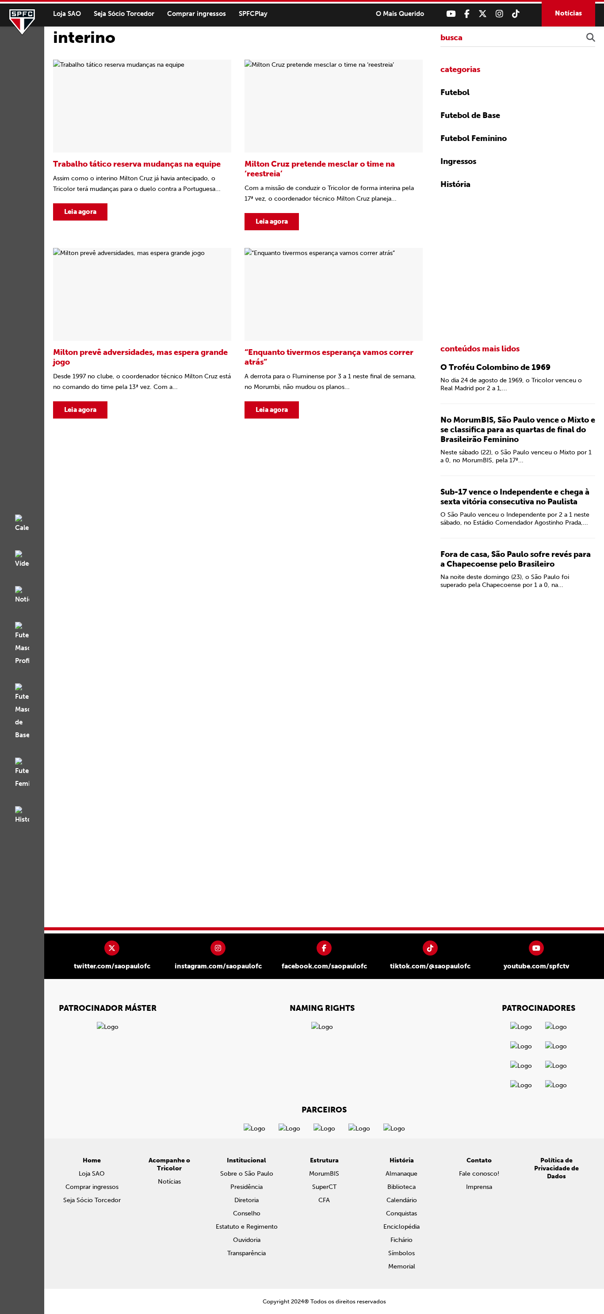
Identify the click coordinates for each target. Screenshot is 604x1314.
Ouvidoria (246, 1240)
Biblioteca (401, 1187)
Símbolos (401, 1253)
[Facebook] (467, 14)
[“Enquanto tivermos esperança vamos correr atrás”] (334, 333)
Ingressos (458, 161)
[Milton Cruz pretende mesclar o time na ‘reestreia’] (334, 145)
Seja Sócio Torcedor (124, 14)
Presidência (246, 1187)
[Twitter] (482, 14)
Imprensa (479, 1187)
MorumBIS (324, 1173)
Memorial (401, 1266)
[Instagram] (499, 14)
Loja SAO (67, 14)
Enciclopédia (401, 1226)
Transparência (246, 1253)
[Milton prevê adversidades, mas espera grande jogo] (142, 333)
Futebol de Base (470, 115)
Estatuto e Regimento (247, 1226)
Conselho (246, 1213)
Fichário (401, 1240)
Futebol (455, 92)
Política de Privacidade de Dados (556, 1168)
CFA (324, 1200)
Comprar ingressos (196, 14)
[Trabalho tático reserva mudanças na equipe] (142, 145)
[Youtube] (450, 14)
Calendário (401, 1200)
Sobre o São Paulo (246, 1173)
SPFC (22, 22)
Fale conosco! (479, 1173)
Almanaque (401, 1173)
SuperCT (324, 1187)
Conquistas (401, 1213)
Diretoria (246, 1200)
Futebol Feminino (473, 138)
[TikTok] (516, 14)
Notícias (568, 13)
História (455, 184)
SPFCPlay (253, 14)
